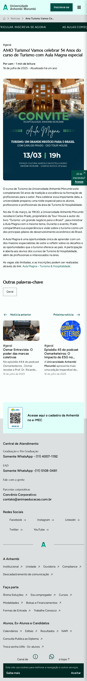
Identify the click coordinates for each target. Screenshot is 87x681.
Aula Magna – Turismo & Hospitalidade (46, 266)
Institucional (11, 566)
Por (19, 63)
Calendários (10, 631)
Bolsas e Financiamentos (41, 603)
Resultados (47, 631)
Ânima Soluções (13, 595)
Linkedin (70, 520)
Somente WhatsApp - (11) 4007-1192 (30, 456)
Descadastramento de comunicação (26, 574)
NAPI (65, 631)
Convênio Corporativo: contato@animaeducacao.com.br (27, 497)
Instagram (43, 520)
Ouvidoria (49, 566)
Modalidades (11, 603)
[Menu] (79, 7)
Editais (29, 631)
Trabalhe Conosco (45, 610)
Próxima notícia (63, 314)
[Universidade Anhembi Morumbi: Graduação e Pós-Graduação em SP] (20, 7)
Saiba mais (13, 673)
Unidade (31, 566)
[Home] (4, 18)
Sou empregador (41, 595)
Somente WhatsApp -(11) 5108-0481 (30, 471)
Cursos (63, 595)
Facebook (16, 520)
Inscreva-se (61, 7)
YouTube (39, 529)
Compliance (69, 566)
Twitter (14, 529)
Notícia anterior (20, 314)
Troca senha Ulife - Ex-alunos (21, 646)
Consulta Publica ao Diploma (21, 639)
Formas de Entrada (15, 610)
